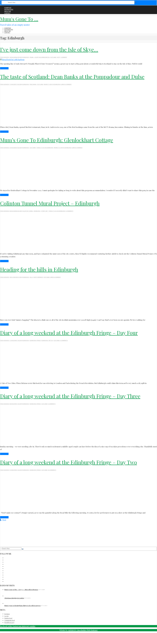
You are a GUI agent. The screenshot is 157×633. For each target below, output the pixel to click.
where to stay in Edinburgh (62, 147)
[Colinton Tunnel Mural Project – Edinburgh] (37, 249)
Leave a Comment (66, 84)
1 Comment (63, 57)
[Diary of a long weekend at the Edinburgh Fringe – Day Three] (39, 442)
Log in (6, 616)
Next (4, 520)
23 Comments (52, 470)
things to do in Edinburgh (44, 147)
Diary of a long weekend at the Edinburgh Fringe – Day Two (68, 462)
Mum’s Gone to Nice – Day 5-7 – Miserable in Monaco (21, 589)
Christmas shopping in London (14, 598)
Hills (31, 277)
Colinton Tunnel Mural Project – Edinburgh (50, 203)
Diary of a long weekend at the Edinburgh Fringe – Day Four (69, 332)
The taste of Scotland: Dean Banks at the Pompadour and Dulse (72, 76)
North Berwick (38, 277)
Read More (4, 68)
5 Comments (52, 404)
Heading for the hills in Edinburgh (39, 269)
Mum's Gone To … (19, 19)
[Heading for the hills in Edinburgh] (37, 316)
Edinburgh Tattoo (47, 340)
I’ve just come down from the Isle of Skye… (49, 49)
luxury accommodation (42, 57)
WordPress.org (9, 622)
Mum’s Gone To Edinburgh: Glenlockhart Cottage (56, 140)
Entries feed (8, 618)
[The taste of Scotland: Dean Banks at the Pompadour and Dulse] (37, 123)
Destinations (8, 9)
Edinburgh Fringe (35, 340)
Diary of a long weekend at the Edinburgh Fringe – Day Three (70, 396)
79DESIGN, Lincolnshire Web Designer (83, 630)
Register (7, 614)
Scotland (53, 57)
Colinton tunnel (27, 211)
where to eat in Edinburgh (52, 84)
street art (44, 211)
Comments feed (9, 620)
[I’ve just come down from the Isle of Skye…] (12, 59)
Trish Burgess (4, 57)
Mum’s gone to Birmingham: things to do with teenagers (22, 605)
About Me (7, 11)
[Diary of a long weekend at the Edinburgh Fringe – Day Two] (37, 508)
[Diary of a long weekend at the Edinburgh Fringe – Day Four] (39, 379)
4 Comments (64, 340)
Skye (58, 57)
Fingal (32, 57)
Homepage (7, 8)
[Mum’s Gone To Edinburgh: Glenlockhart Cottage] (37, 186)
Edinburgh (25, 57)
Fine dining (33, 84)
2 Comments (69, 211)
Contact (7, 13)
